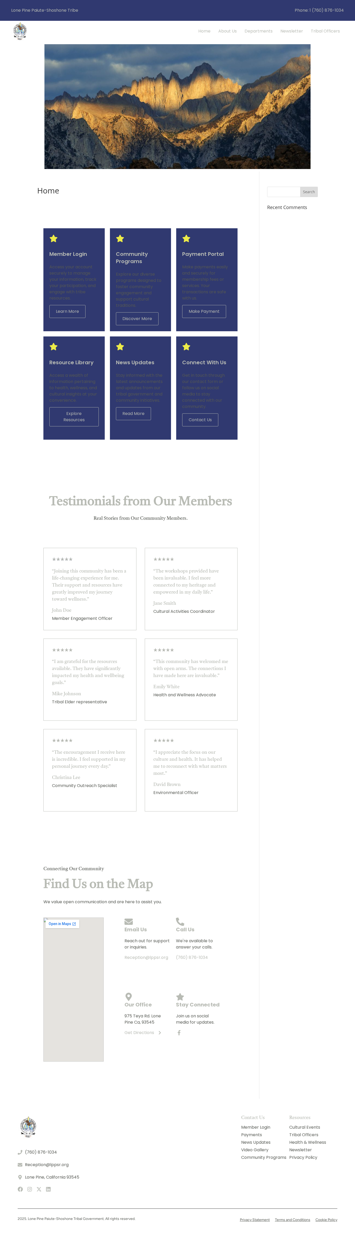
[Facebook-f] (179, 1033)
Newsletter (291, 31)
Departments (259, 31)
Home (204, 31)
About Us (227, 31)
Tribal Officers (325, 31)
